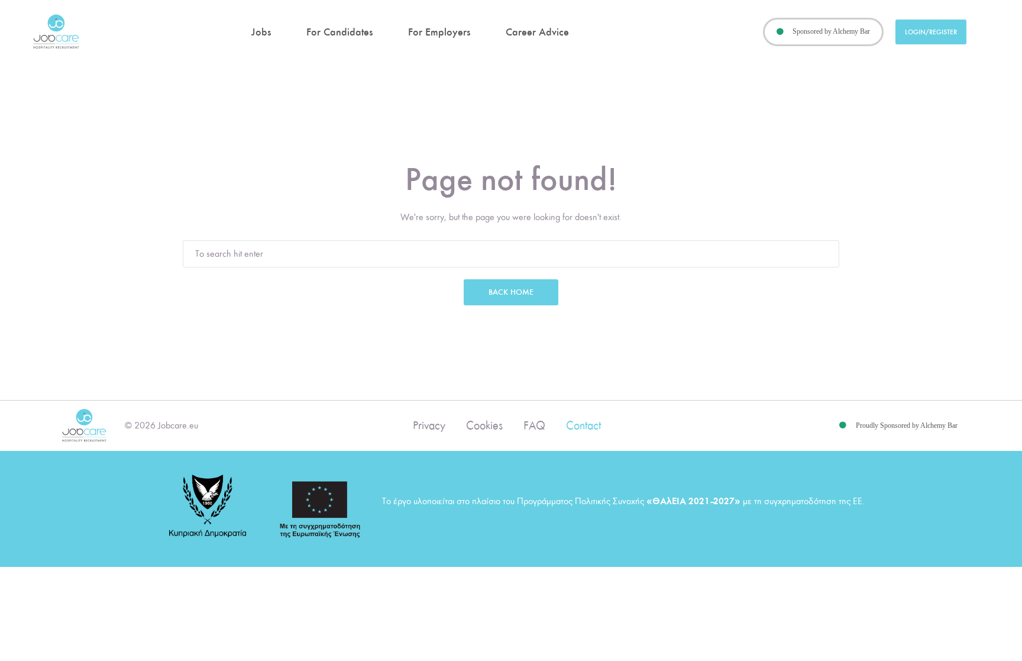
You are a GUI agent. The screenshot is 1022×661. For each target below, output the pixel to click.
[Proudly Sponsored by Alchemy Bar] (842, 425)
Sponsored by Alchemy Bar (831, 31)
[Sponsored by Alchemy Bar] (780, 32)
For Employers (439, 31)
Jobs (261, 31)
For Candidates (339, 31)
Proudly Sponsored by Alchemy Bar (907, 425)
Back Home (511, 292)
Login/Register (931, 32)
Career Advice (537, 31)
